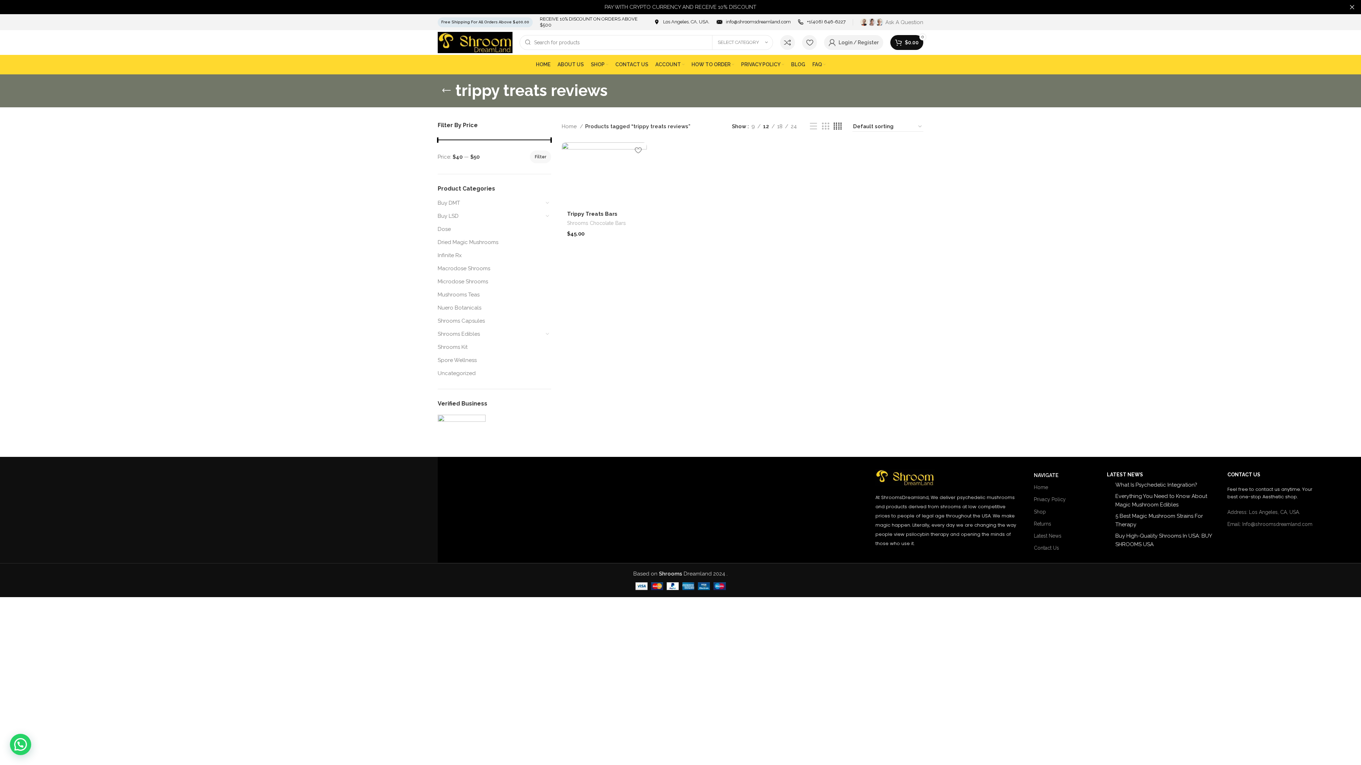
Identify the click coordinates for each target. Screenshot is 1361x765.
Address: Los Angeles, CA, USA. (1263, 512)
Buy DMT (449, 203)
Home (570, 126)
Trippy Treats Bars (592, 214)
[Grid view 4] (838, 126)
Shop (1040, 512)
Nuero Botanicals (459, 308)
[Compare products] (788, 42)
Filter (540, 156)
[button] (20, 744)
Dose (444, 229)
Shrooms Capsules (461, 321)
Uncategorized (457, 373)
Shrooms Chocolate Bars (596, 223)
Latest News (1048, 536)
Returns (1042, 524)
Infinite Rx (450, 255)
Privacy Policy (1050, 499)
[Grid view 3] (825, 126)
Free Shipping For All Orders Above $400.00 (485, 22)
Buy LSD (448, 216)
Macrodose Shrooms (464, 268)
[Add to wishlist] (638, 150)
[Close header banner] (1352, 7)
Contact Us (1046, 548)
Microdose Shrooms (463, 281)
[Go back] (446, 91)
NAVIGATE (1046, 475)
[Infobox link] (682, 22)
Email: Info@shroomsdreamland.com (1269, 524)
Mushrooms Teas (459, 294)
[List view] (813, 126)
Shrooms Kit (452, 347)
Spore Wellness (457, 360)
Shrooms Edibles (459, 334)
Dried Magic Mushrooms (468, 242)
